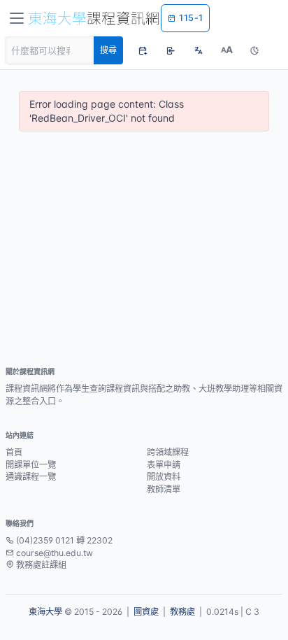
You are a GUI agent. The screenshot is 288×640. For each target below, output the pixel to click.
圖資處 (146, 611)
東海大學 (45, 611)
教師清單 (163, 489)
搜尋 (108, 50)
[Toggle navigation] (17, 18)
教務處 (182, 611)
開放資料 (163, 476)
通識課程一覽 (31, 476)
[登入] (171, 50)
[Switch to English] (199, 50)
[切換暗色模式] (254, 50)
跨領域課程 (168, 452)
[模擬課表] (143, 50)
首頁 (14, 452)
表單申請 (163, 465)
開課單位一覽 (31, 465)
